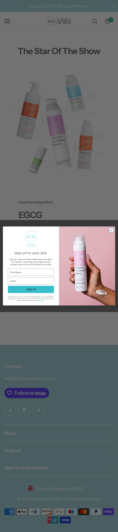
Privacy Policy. (41, 300)
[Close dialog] (111, 230)
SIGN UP (31, 289)
